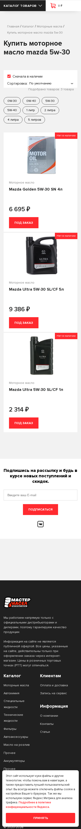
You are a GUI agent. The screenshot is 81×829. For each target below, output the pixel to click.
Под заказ (23, 223)
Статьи (45, 732)
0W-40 (31, 101)
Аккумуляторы (14, 761)
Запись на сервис (53, 693)
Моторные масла (16, 685)
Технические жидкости (13, 718)
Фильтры (10, 729)
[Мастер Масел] (37, 602)
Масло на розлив (17, 745)
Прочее (10, 753)
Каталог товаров (20, 6)
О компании (49, 716)
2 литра (49, 110)
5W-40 (12, 110)
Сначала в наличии (28, 76)
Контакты (47, 724)
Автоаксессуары (16, 737)
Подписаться (40, 509)
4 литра (13, 120)
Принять (40, 818)
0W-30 (12, 101)
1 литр (30, 110)
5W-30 (50, 101)
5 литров (34, 120)
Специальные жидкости (14, 704)
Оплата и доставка (54, 685)
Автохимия (11, 693)
